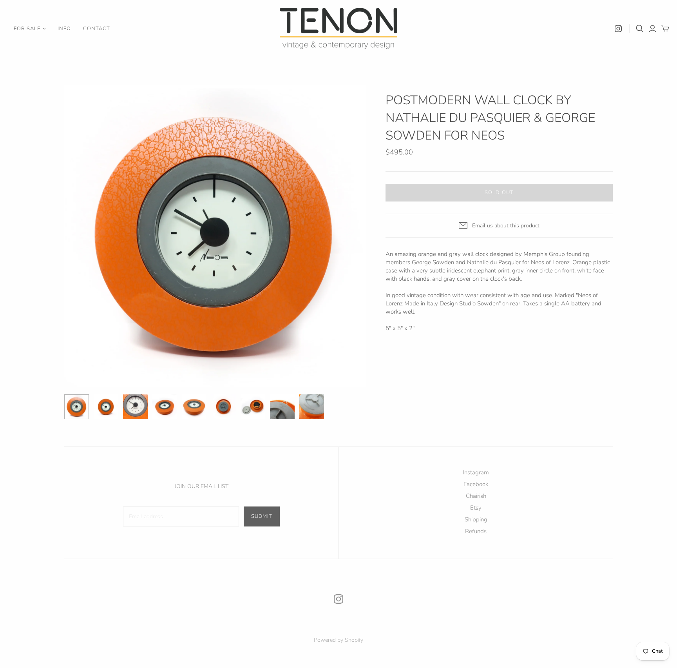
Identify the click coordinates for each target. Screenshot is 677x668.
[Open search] (640, 29)
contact (96, 28)
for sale (27, 28)
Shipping (476, 519)
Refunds (476, 531)
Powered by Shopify (338, 640)
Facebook (475, 484)
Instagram (476, 472)
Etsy (476, 508)
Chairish (476, 496)
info (64, 28)
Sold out (499, 192)
